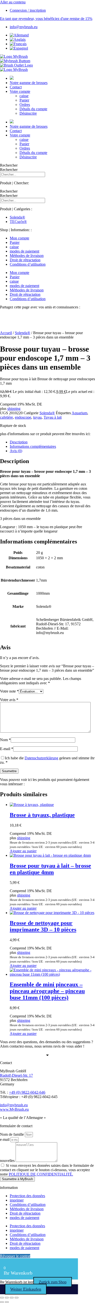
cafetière (6, 417)
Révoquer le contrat (15, 1256)
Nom (5, 740)
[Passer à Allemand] (19, 35)
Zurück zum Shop (52, 1282)
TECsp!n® (18, 222)
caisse (23, 96)
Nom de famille (12, 1134)
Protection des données (27, 1196)
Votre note (9, 691)
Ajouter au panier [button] (23, 851)
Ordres (24, 104)
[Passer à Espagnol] (19, 48)
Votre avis (9, 700)
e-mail (5, 1139)
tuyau (37, 417)
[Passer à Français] (18, 44)
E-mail (6, 749)
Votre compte (20, 91)
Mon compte (19, 238)
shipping (13, 408)
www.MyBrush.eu (14, 1109)
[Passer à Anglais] (18, 39)
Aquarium (79, 413)
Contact (16, 87)
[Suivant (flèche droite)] (7, 1302)
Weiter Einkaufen (25, 1289)
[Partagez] (12, 1297)
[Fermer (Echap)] (17, 1297)
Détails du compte (33, 109)
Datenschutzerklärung (41, 758)
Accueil (6, 333)
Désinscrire (28, 113)
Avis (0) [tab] (16, 451)
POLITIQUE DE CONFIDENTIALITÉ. (41, 1174)
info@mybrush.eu (14, 1105)
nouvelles (8, 1161)
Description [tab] (19, 442)
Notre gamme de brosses (29, 83)
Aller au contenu (13, 2)
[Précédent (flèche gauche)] (2, 1302)
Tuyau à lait (53, 417)
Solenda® (17, 217)
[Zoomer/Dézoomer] (2, 1297)
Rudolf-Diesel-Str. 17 (16, 1075)
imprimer (17, 1200)
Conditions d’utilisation (28, 264)
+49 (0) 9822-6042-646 (27, 1092)
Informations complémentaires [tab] (33, 446)
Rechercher (9, 165)
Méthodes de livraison (27, 256)
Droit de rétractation (25, 260)
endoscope (23, 417)
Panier (24, 100)
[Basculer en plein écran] (7, 1297)
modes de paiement (24, 251)
